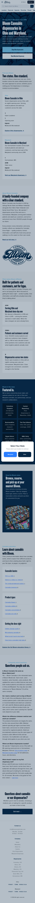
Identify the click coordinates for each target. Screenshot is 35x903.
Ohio (24, 454)
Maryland (10, 454)
